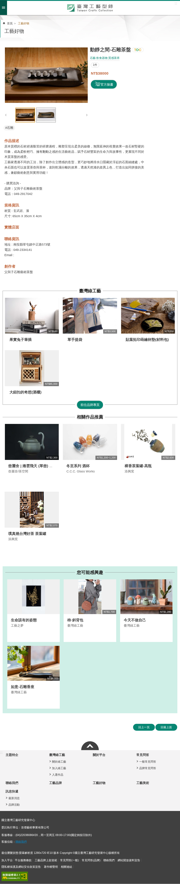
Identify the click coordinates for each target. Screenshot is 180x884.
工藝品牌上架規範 (46, 860)
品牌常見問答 (147, 768)
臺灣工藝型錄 (90, 8)
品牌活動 (14, 804)
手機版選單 (3, 7)
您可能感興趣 (90, 572)
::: (1, 17)
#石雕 (9, 127)
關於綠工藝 (59, 761)
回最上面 (166, 727)
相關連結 (66, 866)
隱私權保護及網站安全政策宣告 (21, 866)
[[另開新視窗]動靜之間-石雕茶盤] (46, 75)
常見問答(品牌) (91, 860)
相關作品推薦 (90, 417)
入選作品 (57, 774)
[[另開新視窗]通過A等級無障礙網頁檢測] (14, 876)
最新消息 (14, 798)
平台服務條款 (23, 860)
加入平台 (7, 860)
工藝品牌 (55, 783)
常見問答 (142, 755)
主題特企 (12, 755)
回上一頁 (144, 727)
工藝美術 (142, 783)
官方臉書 (107, 84)
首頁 (10, 23)
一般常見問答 (147, 761)
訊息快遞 (12, 791)
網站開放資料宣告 (129, 860)
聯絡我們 (12, 783)
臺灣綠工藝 (90, 290)
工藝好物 (23, 23)
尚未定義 (90, 744)
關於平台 (99, 755)
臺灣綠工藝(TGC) (138, 50)
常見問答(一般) (69, 860)
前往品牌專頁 (90, 405)
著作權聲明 (51, 866)
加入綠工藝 (59, 768)
